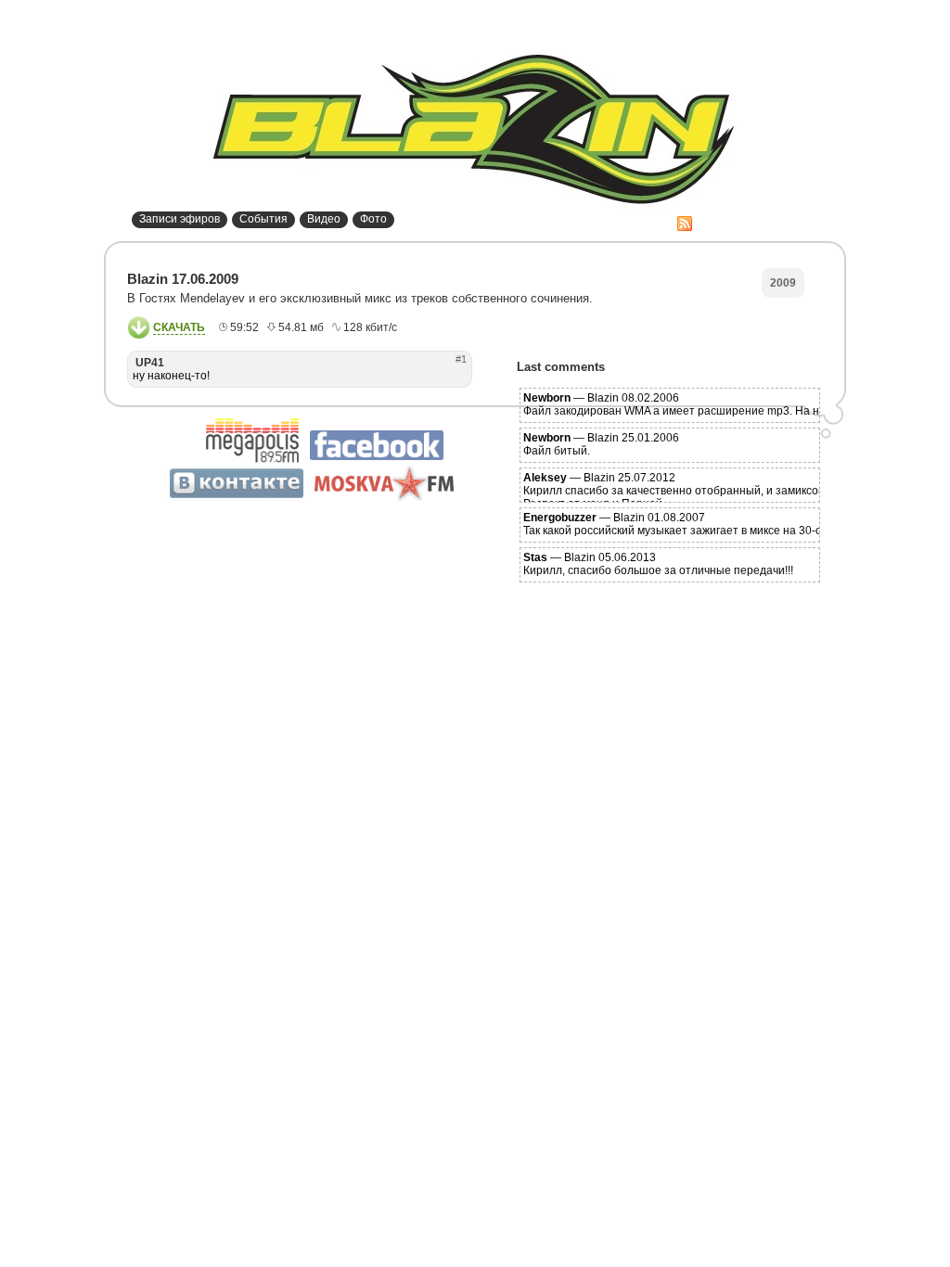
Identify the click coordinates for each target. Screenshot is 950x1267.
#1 (461, 359)
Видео (323, 218)
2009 (783, 282)
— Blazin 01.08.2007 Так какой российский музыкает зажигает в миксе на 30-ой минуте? (699, 524)
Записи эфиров (179, 218)
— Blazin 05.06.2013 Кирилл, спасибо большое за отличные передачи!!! (658, 564)
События (263, 218)
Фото (373, 218)
